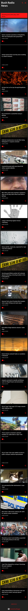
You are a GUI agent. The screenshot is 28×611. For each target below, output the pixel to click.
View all (3, 16)
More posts (14, 604)
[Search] (22, 3)
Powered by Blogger (15, 609)
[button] (25, 41)
